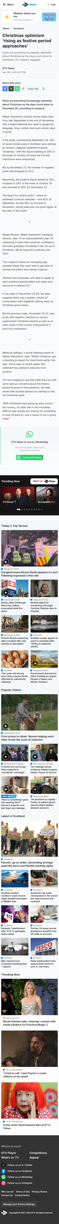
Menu (10, 4)
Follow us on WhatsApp (20, 1177)
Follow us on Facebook (20, 1171)
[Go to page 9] (39, 509)
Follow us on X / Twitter (20, 1165)
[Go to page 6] (31, 509)
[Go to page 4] (27, 509)
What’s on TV (10, 1157)
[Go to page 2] (22, 509)
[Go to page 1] (18, 509)
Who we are (7, 1191)
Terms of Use (23, 1191)
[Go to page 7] (34, 509)
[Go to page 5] (29, 509)
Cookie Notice (22, 1195)
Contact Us (7, 1195)
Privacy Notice (39, 1191)
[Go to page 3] (24, 509)
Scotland (18, 28)
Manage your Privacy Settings (19, 1204)
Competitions (38, 1152)
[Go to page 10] (41, 509)
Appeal (34, 1157)
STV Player (8, 1152)
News (6, 28)
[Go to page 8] (36, 509)
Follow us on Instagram (20, 1183)
